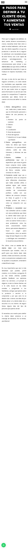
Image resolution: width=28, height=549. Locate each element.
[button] (3, 545)
